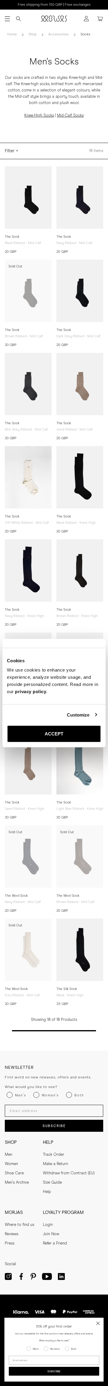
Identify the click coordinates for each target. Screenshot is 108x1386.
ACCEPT (54, 733)
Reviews (11, 1234)
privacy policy (30, 691)
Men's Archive (17, 1183)
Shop (32, 34)
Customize (78, 714)
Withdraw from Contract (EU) (68, 1173)
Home (12, 34)
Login (48, 1225)
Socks (85, 34)
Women (11, 1164)
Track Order (53, 1155)
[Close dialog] (98, 1323)
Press (9, 1243)
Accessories (58, 34)
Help (47, 1192)
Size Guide (52, 1183)
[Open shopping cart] (100, 18)
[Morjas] (54, 19)
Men (8, 1155)
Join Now (51, 1234)
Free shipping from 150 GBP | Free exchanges (54, 5)
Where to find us (19, 1225)
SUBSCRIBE (54, 1126)
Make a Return (55, 1164)
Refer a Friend (55, 1243)
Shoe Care (14, 1173)
